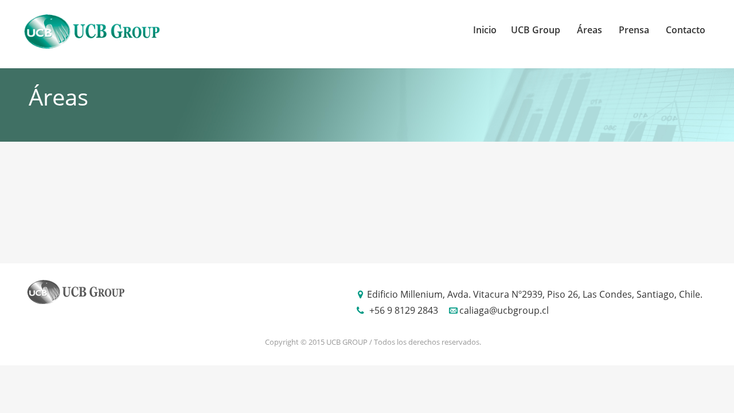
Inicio (485, 30)
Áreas (589, 30)
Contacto (685, 30)
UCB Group (535, 30)
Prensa (634, 30)
